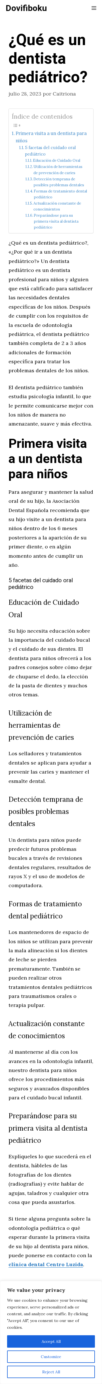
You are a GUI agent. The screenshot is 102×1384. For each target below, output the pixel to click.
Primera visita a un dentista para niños (51, 136)
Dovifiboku (26, 8)
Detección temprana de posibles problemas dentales (58, 182)
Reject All (51, 1371)
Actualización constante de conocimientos (57, 206)
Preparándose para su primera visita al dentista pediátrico (56, 221)
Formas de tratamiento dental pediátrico (60, 194)
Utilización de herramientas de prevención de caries (57, 169)
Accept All (51, 1341)
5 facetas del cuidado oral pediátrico (50, 151)
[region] (51, 1332)
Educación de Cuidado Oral (56, 160)
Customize (51, 1356)
